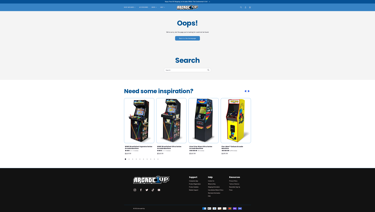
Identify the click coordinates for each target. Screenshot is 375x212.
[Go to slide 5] (140, 159)
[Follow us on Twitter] (146, 189)
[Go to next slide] (249, 91)
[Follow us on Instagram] (134, 189)
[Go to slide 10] (158, 159)
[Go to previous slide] (245, 91)
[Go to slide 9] (154, 159)
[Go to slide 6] (143, 159)
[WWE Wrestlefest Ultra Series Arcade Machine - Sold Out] (171, 120)
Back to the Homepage (187, 38)
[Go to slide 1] (125, 159)
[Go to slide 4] (136, 159)
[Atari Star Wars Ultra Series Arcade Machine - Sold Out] (204, 120)
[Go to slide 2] (129, 159)
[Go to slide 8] (151, 159)
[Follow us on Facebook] (140, 189)
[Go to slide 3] (132, 159)
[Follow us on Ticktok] (152, 189)
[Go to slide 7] (147, 159)
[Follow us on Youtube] (158, 189)
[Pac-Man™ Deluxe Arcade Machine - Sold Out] (236, 120)
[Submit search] (208, 70)
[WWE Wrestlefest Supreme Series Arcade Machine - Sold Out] (139, 120)
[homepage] (187, 7)
